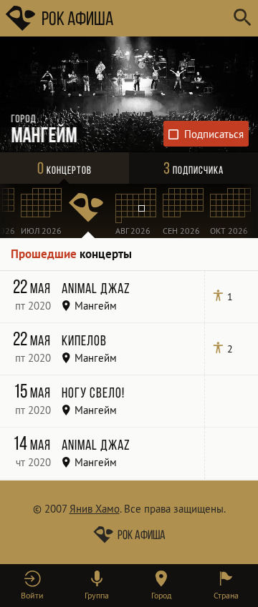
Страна (226, 595)
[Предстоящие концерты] (88, 211)
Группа (97, 595)
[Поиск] (242, 18)
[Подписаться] (206, 134)
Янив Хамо (95, 508)
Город (161, 595)
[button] (32, 585)
